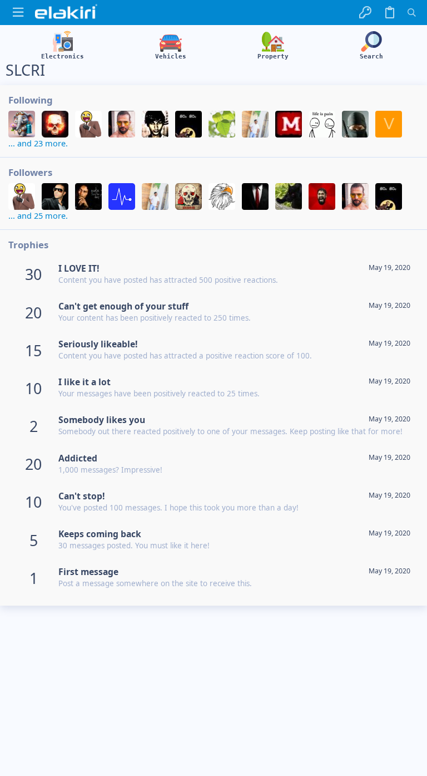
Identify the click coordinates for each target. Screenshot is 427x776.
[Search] (411, 12)
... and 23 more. (38, 143)
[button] (18, 12)
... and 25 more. (38, 215)
